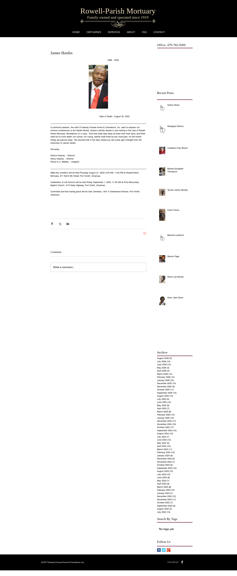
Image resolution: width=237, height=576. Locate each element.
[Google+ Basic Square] (168, 550)
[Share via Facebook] (52, 223)
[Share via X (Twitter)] (59, 223)
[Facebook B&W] (182, 562)
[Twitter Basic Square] (164, 550)
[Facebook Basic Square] (159, 550)
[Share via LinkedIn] (67, 223)
